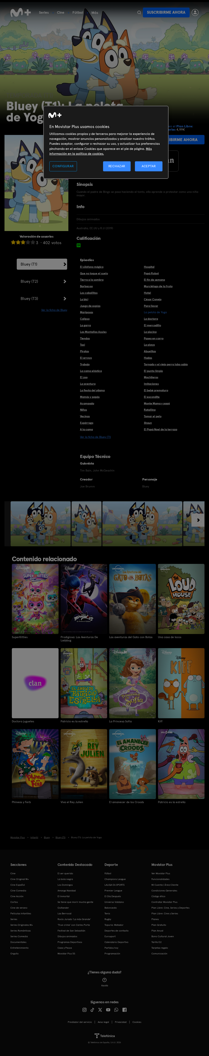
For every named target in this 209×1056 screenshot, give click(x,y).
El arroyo (86, 357)
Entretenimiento (19, 947)
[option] (41, 523)
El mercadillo (152, 325)
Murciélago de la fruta (158, 286)
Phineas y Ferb (21, 802)
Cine (60, 12)
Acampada (87, 403)
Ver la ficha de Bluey (54, 310)
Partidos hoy (111, 947)
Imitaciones (151, 383)
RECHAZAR (117, 166)
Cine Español (17, 884)
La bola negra (65, 879)
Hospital (149, 266)
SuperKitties (20, 637)
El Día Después (112, 896)
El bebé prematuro (156, 390)
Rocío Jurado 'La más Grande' (74, 919)
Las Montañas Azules (93, 331)
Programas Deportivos (70, 942)
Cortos (14, 902)
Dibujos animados (67, 936)
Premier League (113, 890)
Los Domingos (65, 884)
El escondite (152, 396)
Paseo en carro (153, 338)
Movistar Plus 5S (66, 953)
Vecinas (85, 416)
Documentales (18, 942)
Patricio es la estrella (74, 721)
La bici (84, 299)
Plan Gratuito (158, 925)
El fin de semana (154, 279)
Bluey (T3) (29, 298)
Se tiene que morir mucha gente (75, 902)
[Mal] (18, 242)
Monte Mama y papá (157, 403)
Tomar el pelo (152, 416)
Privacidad (121, 1022)
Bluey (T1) (29, 264)
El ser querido (65, 873)
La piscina (150, 331)
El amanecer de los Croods (126, 802)
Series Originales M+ (21, 925)
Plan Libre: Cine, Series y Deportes (170, 907)
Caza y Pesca (65, 947)
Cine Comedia (18, 890)
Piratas (84, 351)
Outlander (63, 907)
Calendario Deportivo (116, 942)
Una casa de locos (169, 637)
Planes (155, 919)
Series (44, 12)
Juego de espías (90, 305)
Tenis (107, 913)
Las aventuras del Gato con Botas (130, 637)
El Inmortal (64, 896)
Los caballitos (89, 292)
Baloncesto (110, 907)
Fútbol (77, 12)
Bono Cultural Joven (162, 936)
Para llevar (151, 305)
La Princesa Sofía (120, 721)
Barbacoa (86, 286)
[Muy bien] (33, 242)
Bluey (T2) (29, 281)
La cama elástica (91, 371)
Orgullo (14, 953)
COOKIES (136, 1022)
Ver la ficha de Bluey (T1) (95, 437)
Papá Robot (151, 273)
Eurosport (110, 936)
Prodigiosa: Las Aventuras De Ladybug (79, 638)
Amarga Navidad (67, 890)
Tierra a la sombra (91, 279)
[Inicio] (20, 12)
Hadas (148, 357)
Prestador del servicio (80, 1022)
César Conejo (152, 299)
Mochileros (151, 377)
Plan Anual (157, 930)
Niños (83, 409)
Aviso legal (103, 1022)
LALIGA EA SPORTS (114, 884)
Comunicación (159, 953)
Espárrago (86, 422)
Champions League (115, 879)
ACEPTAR (149, 166)
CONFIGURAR (63, 166)
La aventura (88, 383)
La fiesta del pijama (92, 390)
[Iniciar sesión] (195, 12)
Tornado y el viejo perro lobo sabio (166, 364)
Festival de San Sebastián (71, 930)
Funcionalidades (160, 879)
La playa (149, 344)
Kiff (160, 721)
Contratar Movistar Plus (164, 902)
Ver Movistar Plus (160, 873)
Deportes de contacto (116, 930)
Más (94, 13)
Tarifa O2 (156, 942)
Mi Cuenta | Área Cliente (164, 884)
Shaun (148, 422)
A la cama (86, 429)
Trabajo (85, 364)
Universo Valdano (114, 902)
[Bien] (28, 242)
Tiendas (85, 338)
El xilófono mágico (91, 266)
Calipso (85, 318)
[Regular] (23, 242)
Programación (112, 953)
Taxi (82, 344)
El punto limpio (153, 371)
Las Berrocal (64, 913)
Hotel (147, 292)
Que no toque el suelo (94, 273)
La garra (85, 325)
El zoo (84, 377)
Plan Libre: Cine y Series (164, 913)
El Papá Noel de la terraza (160, 429)
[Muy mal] (13, 242)
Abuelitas (150, 351)
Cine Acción (16, 896)
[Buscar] (139, 12)
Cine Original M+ (19, 879)
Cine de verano (18, 907)
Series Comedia (19, 936)
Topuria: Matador (113, 925)
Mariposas (86, 312)
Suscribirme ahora (166, 12)
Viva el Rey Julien (72, 802)
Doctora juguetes (23, 721)
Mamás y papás (90, 396)
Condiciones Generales (164, 890)
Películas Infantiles (20, 913)
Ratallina (150, 409)
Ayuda (104, 985)
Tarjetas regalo (159, 947)
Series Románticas (20, 930)
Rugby (107, 919)
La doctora (151, 318)
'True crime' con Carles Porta (74, 925)
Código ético (158, 896)
